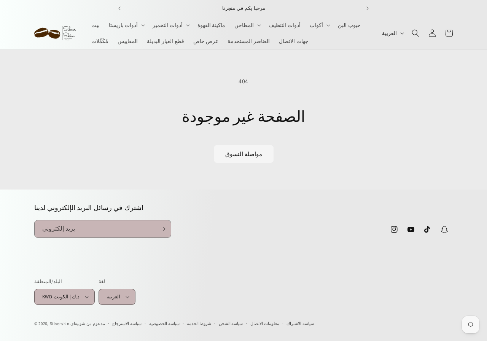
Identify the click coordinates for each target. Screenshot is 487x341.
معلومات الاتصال (264, 323)
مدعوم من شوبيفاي (87, 323)
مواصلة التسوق (243, 154)
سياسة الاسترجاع (127, 323)
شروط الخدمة (199, 323)
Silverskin (60, 323)
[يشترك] (162, 229)
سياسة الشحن (231, 323)
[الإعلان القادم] (367, 8)
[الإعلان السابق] (119, 8)
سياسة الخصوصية (164, 323)
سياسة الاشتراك (300, 323)
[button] (126, 25)
